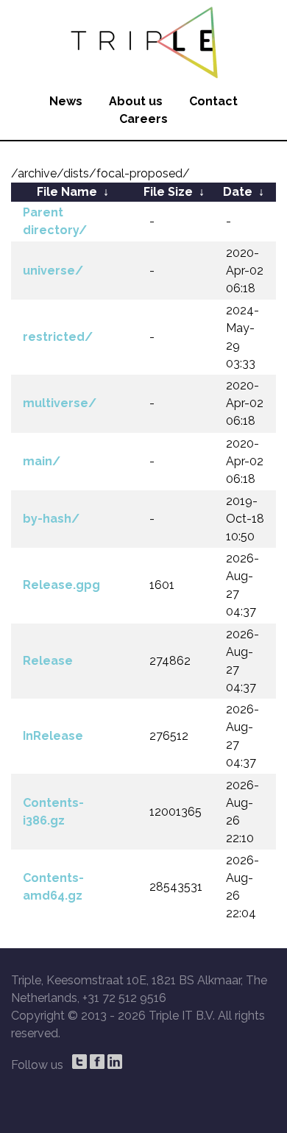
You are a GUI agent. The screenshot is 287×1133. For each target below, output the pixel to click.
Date (237, 192)
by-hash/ (51, 519)
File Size (168, 192)
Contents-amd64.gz (53, 887)
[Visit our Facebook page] (97, 1061)
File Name (67, 192)
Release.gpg (61, 585)
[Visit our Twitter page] (79, 1061)
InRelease (53, 736)
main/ (41, 461)
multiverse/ (59, 403)
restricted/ (58, 337)
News (65, 101)
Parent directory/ (55, 221)
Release (48, 661)
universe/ (53, 271)
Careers (143, 119)
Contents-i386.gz (53, 811)
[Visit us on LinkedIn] (114, 1061)
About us (136, 101)
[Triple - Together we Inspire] (143, 40)
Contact (213, 101)
